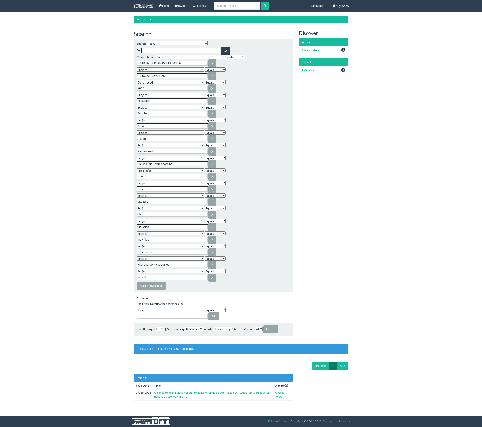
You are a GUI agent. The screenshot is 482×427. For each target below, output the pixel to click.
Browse (180, 5)
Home (165, 5)
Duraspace (329, 421)
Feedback (344, 421)
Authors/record (244, 329)
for (139, 50)
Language (317, 5)
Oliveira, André (311, 50)
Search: (141, 43)
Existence (308, 70)
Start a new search (151, 285)
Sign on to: (342, 6)
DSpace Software (279, 421)
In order (208, 329)
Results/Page (145, 329)
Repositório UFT (147, 19)
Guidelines (200, 5)
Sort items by (176, 329)
